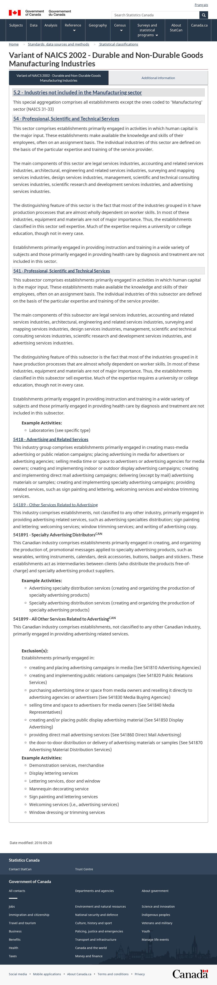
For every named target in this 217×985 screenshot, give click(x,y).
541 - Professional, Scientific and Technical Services (61, 270)
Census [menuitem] (120, 25)
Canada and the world (91, 948)
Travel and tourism (22, 923)
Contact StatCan (20, 869)
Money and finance (89, 956)
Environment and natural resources (100, 906)
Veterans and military (157, 923)
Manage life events (155, 940)
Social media (18, 974)
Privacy (140, 974)
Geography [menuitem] (98, 25)
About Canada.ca (79, 974)
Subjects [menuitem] (16, 25)
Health (13, 948)
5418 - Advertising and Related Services (50, 439)
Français (201, 5)
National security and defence (96, 915)
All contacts (17, 891)
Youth (146, 931)
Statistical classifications (118, 44)
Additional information (158, 78)
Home (14, 44)
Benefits (15, 940)
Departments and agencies (94, 891)
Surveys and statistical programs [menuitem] (147, 30)
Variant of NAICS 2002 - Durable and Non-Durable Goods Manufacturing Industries (59, 77)
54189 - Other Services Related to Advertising (55, 504)
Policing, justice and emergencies (99, 931)
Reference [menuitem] (73, 25)
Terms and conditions (113, 974)
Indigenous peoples (156, 915)
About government (155, 891)
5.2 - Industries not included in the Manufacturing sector (77, 92)
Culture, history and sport (93, 923)
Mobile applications (47, 974)
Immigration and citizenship (29, 915)
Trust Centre (84, 869)
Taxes (13, 956)
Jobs (12, 906)
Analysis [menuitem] (51, 25)
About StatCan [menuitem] (176, 27)
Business (15, 931)
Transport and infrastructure (95, 940)
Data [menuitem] (34, 25)
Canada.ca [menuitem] (199, 25)
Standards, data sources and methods (58, 44)
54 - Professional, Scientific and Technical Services (66, 118)
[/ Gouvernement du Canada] (40, 13)
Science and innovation (158, 906)
